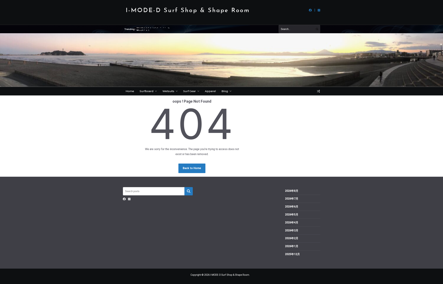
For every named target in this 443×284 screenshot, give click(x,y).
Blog (225, 91)
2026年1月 (291, 246)
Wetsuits (168, 91)
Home (130, 91)
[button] (155, 91)
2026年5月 (291, 214)
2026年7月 (291, 198)
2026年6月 (291, 206)
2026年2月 (291, 238)
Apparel (210, 91)
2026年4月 (291, 222)
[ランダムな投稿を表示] (318, 91)
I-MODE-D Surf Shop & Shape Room (188, 11)
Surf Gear (189, 91)
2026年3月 (291, 230)
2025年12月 (292, 254)
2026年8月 (291, 190)
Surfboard (146, 91)
